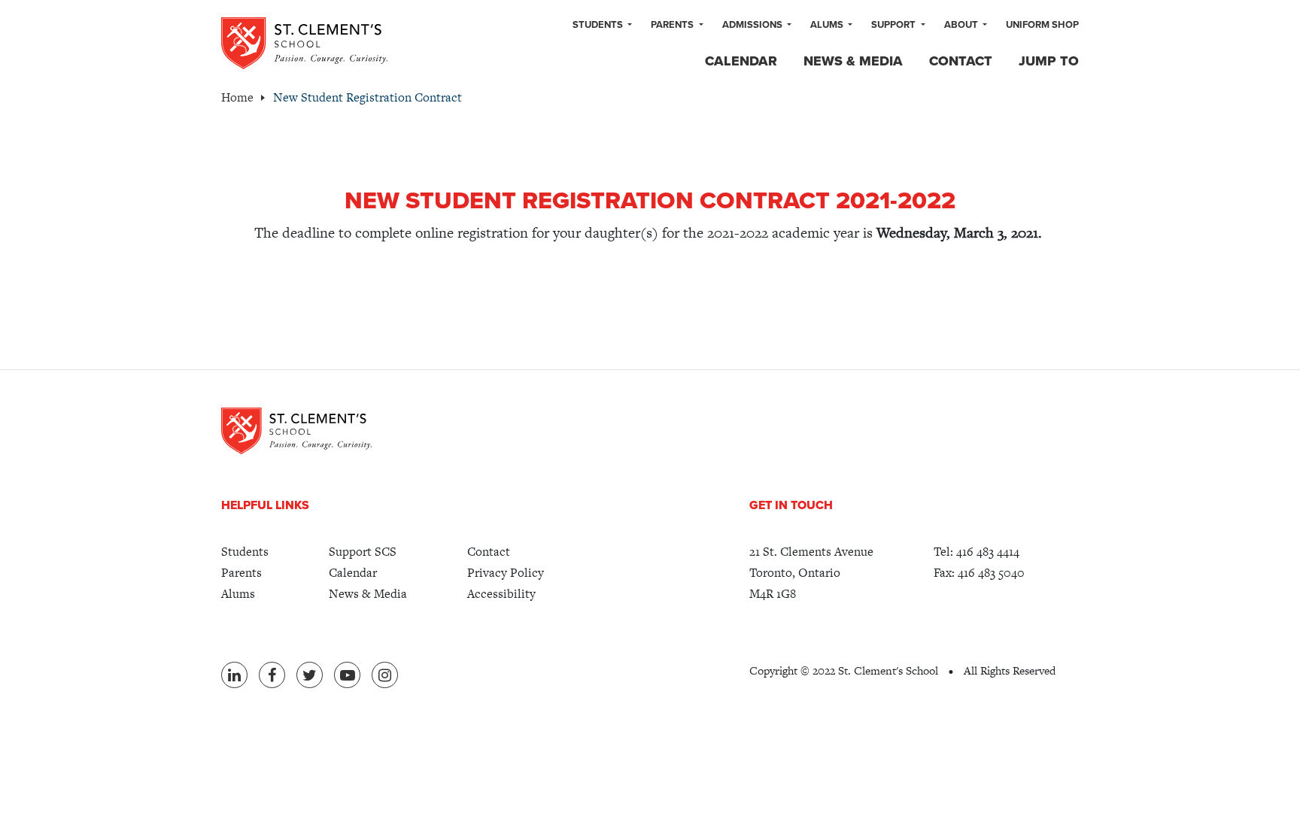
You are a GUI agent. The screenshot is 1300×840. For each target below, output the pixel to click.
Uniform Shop (1042, 25)
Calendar (741, 61)
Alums (828, 25)
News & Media (853, 61)
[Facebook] (272, 675)
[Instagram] (385, 675)
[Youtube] (347, 675)
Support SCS (362, 551)
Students (599, 25)
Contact (960, 61)
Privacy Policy (505, 572)
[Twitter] (309, 675)
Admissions (753, 25)
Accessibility (501, 593)
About (962, 25)
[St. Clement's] (304, 43)
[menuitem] (602, 25)
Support (894, 25)
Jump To (1049, 61)
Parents (673, 25)
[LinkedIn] (234, 675)
